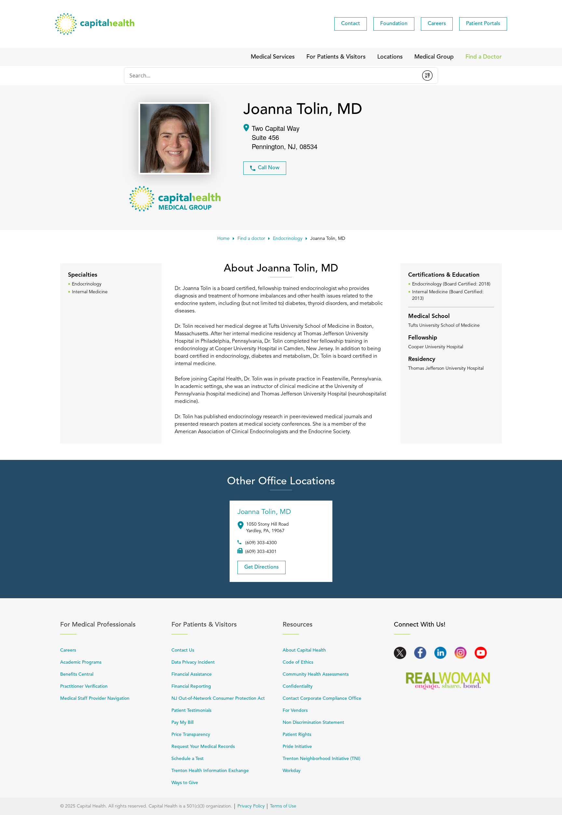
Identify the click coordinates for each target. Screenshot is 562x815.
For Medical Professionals (112, 624)
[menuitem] (350, 24)
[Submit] (427, 75)
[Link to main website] (94, 24)
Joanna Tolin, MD (264, 512)
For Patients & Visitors (223, 624)
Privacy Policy (251, 806)
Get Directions (258, 565)
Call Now (268, 168)
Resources (335, 624)
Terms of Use (283, 806)
